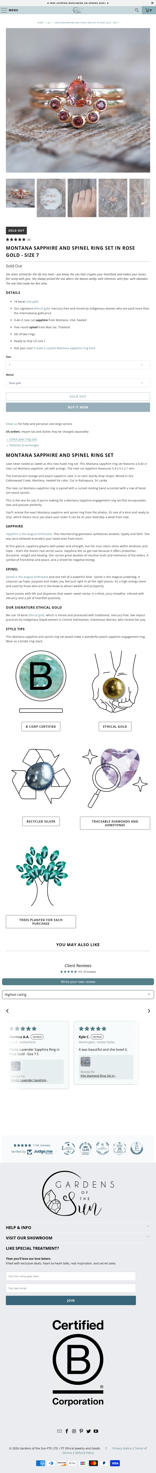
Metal (10, 374)
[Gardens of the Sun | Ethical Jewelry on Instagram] (74, 1431)
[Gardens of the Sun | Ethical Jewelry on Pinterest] (81, 1431)
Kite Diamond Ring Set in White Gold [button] (98, 1076)
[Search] (137, 10)
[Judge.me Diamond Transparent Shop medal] (68, 1148)
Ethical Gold (115, 726)
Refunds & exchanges (24, 445)
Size (8, 357)
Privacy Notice (122, 1448)
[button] (16, 1066)
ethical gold (42, 308)
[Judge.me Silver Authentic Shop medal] (102, 1148)
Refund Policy (84, 1453)
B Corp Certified (41, 726)
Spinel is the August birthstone (27, 577)
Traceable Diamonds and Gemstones (115, 823)
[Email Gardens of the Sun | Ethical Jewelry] (60, 1431)
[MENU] (2, 10)
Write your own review (78, 981)
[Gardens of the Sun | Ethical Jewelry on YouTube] (96, 1431)
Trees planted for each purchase (41, 922)
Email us (11, 424)
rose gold (32, 301)
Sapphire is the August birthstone (29, 534)
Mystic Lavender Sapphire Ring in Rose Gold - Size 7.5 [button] (29, 1080)
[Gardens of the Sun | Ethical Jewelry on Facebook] (67, 1431)
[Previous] (9, 100)
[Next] (147, 100)
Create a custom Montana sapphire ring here (64, 348)
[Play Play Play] (78, 100)
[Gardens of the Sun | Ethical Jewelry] (78, 10)
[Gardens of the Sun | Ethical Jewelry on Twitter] (89, 1431)
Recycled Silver (41, 821)
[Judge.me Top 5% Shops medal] (136, 1148)
